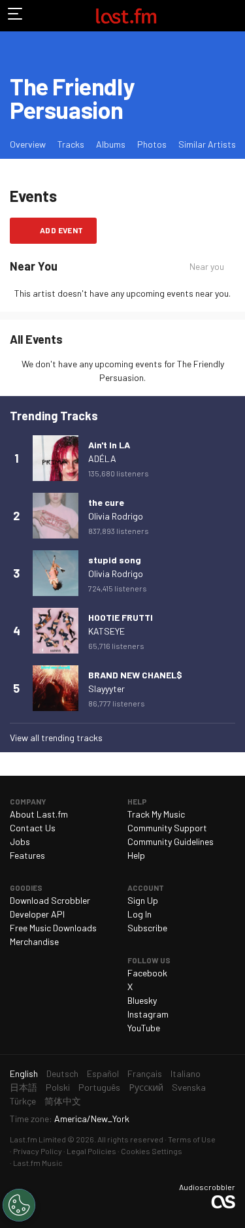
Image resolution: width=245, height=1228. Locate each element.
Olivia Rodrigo (115, 516)
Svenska (189, 1087)
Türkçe (23, 1100)
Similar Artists (207, 144)
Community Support (167, 827)
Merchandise (34, 941)
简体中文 (62, 1100)
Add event (62, 230)
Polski (58, 1087)
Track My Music (156, 814)
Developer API (37, 914)
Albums (110, 144)
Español (103, 1073)
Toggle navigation (15, 15)
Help (136, 855)
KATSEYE (106, 631)
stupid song (114, 559)
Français (144, 1073)
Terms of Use (192, 1139)
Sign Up (142, 900)
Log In (139, 914)
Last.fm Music (38, 1162)
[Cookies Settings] (19, 1205)
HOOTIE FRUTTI (120, 617)
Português (99, 1087)
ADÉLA (102, 458)
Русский (146, 1087)
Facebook (147, 972)
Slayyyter (106, 688)
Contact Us (33, 827)
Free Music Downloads (53, 927)
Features (27, 855)
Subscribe (147, 927)
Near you (206, 266)
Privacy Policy (37, 1150)
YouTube (143, 1027)
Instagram (148, 1014)
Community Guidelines (170, 841)
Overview (28, 144)
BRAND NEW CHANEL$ (135, 674)
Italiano (186, 1073)
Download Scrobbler (50, 900)
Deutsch (62, 1073)
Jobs (20, 841)
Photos (152, 144)
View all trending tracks (56, 737)
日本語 (23, 1087)
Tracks (70, 144)
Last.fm (126, 15)
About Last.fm (39, 814)
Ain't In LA (109, 444)
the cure (106, 502)
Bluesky (142, 1000)
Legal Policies (91, 1150)
